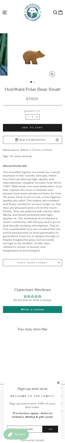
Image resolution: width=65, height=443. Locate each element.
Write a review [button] (32, 309)
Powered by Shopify (32, 440)
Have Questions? (32, 262)
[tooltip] (57, 140)
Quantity (32, 111)
